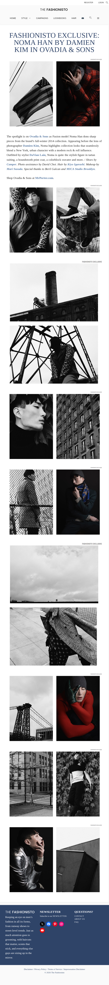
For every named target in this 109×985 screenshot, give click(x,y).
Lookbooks (59, 18)
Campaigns (42, 18)
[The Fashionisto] (54, 9)
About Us (79, 919)
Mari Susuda (14, 169)
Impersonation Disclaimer (74, 969)
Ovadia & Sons (39, 136)
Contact (79, 916)
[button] (107, 2)
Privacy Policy (40, 969)
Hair (74, 18)
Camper (11, 164)
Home (13, 18)
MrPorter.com (44, 178)
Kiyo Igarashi (76, 164)
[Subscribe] (83, 18)
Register (88, 3)
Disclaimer (28, 969)
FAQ (76, 922)
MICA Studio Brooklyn (80, 169)
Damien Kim (31, 145)
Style (24, 18)
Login (101, 3)
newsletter (60, 916)
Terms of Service (55, 969)
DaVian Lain (38, 155)
